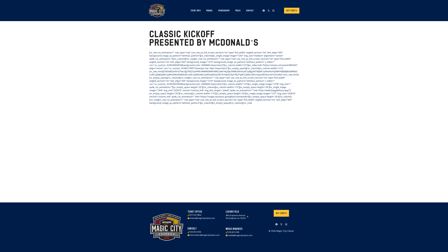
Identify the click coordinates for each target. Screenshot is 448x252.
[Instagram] (273, 11)
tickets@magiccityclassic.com (202, 218)
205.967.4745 (195, 232)
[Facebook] (264, 11)
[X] (268, 11)
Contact (250, 10)
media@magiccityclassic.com (240, 235)
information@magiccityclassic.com (205, 235)
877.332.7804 (195, 215)
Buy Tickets (291, 10)
